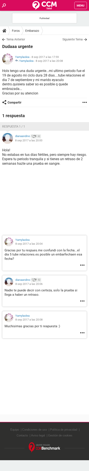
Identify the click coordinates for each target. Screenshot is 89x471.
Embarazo (32, 30)
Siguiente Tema (72, 39)
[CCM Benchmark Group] (44, 447)
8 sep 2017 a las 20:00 (28, 140)
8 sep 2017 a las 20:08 (49, 60)
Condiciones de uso (34, 429)
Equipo (14, 429)
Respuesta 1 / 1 (13, 126)
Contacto (22, 435)
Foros (16, 30)
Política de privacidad (63, 429)
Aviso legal (38, 435)
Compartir (14, 102)
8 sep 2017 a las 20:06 (29, 284)
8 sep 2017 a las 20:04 (29, 243)
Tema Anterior (15, 39)
